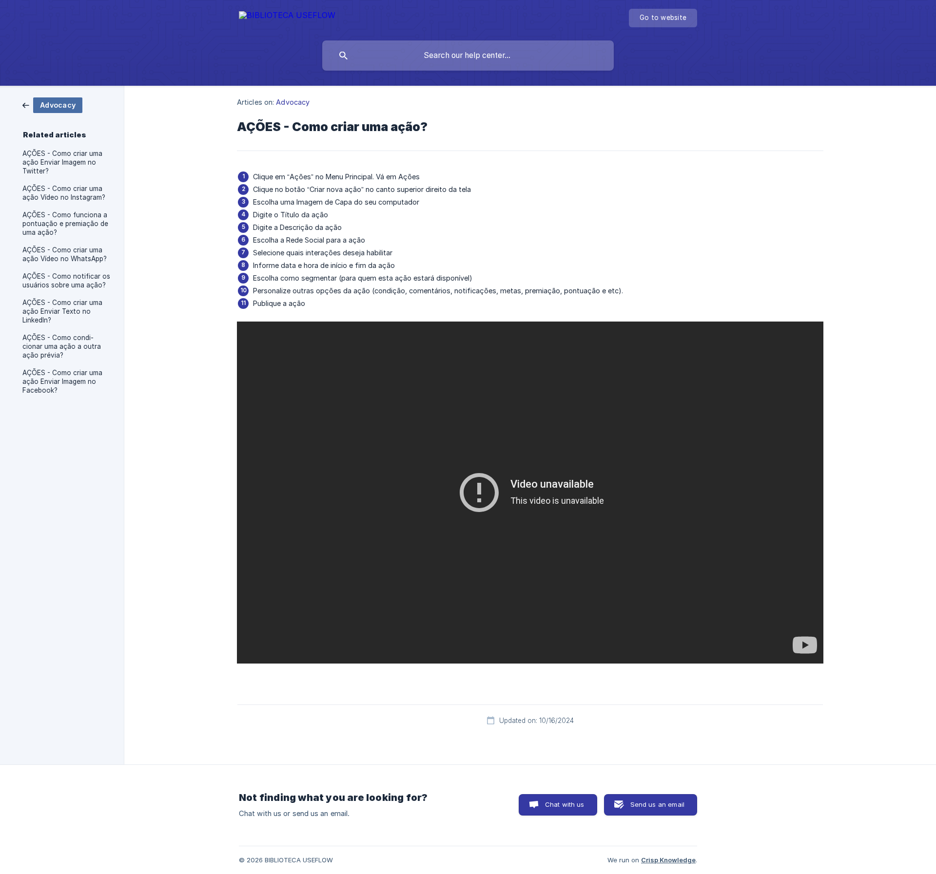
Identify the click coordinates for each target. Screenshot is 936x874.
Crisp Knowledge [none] (668, 860)
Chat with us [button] (565, 804)
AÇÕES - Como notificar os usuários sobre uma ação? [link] (66, 280)
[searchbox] (468, 55)
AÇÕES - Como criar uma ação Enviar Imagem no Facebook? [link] (62, 381)
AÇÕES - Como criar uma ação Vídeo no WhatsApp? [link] (64, 254)
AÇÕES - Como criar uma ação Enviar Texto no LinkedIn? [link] (62, 311)
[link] (52, 104)
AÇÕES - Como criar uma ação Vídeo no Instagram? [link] (63, 193)
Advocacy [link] (293, 102)
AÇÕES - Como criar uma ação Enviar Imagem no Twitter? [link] (62, 162)
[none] (287, 17)
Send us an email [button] (657, 804)
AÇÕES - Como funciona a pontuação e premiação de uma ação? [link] (65, 223)
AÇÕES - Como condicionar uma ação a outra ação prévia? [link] (61, 346)
